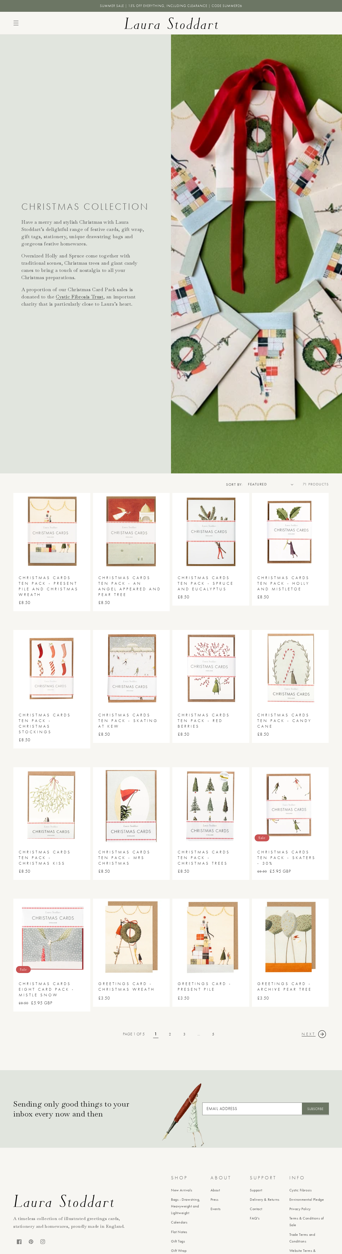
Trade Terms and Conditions (302, 1238)
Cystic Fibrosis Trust (79, 297)
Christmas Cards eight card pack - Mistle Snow (47, 989)
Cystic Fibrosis (300, 1190)
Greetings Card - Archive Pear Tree (284, 986)
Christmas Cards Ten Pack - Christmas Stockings (45, 723)
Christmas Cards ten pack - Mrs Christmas (124, 857)
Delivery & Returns (264, 1199)
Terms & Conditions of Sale (306, 1221)
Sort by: (234, 484)
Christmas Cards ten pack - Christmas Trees (204, 857)
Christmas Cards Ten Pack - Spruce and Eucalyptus (206, 583)
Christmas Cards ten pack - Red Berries (204, 720)
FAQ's (255, 1218)
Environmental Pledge (306, 1199)
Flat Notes (179, 1231)
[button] (16, 23)
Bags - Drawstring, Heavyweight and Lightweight (185, 1206)
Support (256, 1190)
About (215, 1190)
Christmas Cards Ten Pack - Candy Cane (284, 720)
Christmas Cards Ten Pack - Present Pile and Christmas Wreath (49, 586)
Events (216, 1208)
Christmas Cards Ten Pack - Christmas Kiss (45, 857)
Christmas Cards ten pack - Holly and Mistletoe (283, 583)
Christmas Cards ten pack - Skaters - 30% (286, 857)
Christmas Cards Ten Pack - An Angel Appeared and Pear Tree (129, 586)
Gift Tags (178, 1241)
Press (215, 1199)
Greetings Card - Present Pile (205, 986)
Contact (256, 1208)
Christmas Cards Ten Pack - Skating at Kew (128, 720)
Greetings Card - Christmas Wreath (126, 986)
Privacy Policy (300, 1208)
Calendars (179, 1222)
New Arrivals (181, 1190)
